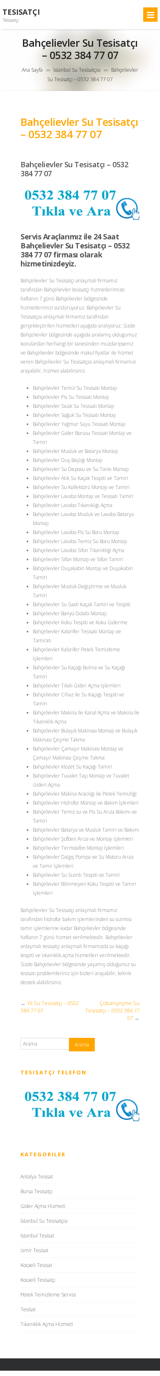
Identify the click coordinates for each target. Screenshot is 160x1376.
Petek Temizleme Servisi (48, 1294)
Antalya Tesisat (37, 1176)
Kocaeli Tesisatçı (38, 1279)
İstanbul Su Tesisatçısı (77, 69)
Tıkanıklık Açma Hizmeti (47, 1324)
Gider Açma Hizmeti (43, 1206)
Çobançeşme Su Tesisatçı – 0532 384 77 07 (112, 1010)
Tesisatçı (21, 12)
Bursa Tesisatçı (37, 1191)
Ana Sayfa (32, 69)
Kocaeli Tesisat (36, 1265)
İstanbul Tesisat (37, 1235)
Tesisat (28, 1309)
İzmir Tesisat (34, 1250)
